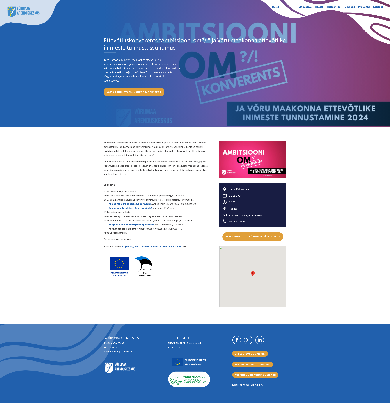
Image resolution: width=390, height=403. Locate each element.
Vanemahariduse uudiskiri (253, 364)
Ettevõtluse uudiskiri (250, 353)
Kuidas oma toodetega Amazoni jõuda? (130, 207)
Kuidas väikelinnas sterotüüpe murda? (130, 203)
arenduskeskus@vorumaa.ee (118, 351)
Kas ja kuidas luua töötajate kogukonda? (131, 224)
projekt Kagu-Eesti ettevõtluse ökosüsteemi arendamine (151, 246)
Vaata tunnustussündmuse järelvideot (134, 91)
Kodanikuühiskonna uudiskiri (255, 374)
